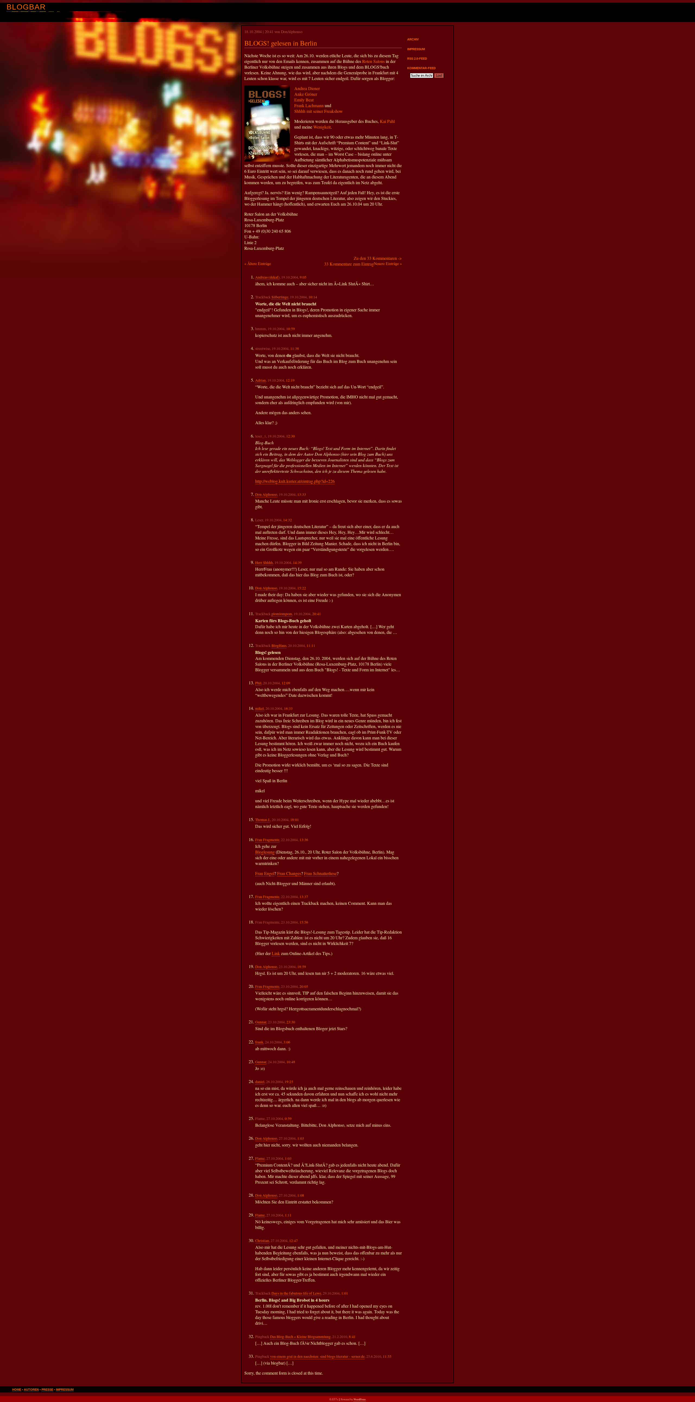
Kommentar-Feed (421, 68)
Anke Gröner (305, 94)
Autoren (31, 1389)
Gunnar (260, 1022)
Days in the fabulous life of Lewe (296, 1293)
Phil (258, 683)
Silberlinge (279, 297)
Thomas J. (262, 819)
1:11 (288, 1215)
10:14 (312, 297)
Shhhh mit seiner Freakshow (318, 111)
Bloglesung (265, 852)
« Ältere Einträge (257, 263)
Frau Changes (289, 873)
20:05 (303, 986)
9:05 (303, 277)
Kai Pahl (387, 121)
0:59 (288, 1118)
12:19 (290, 380)
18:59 (301, 966)
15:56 (303, 922)
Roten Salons (373, 61)
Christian (262, 1240)
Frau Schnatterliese (320, 873)
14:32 (287, 520)
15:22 (301, 588)
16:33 (288, 708)
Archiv (413, 39)
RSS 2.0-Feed (417, 58)
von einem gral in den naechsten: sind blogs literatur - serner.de (317, 1356)
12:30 (290, 436)
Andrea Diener (307, 88)
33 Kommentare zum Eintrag (349, 264)
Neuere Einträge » (388, 263)
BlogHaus (278, 645)
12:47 (293, 1240)
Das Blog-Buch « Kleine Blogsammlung (300, 1336)
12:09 (286, 683)
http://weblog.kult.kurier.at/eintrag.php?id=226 (295, 481)
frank (259, 1042)
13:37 (303, 896)
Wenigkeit (322, 127)
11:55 (387, 1356)
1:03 (300, 1138)
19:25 (289, 1081)
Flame (260, 1158)
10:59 (290, 328)
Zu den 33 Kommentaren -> (378, 258)
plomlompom (281, 613)
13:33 (301, 494)
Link (276, 953)
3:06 (286, 1042)
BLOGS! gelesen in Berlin (280, 42)
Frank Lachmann (309, 105)
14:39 (297, 562)
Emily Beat (304, 100)
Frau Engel (264, 873)
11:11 (311, 645)
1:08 (300, 1195)
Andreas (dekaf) (267, 277)
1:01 (344, 1293)
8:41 (352, 1336)
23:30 (290, 1022)
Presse (47, 1389)
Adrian (260, 380)
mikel (259, 708)
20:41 (316, 613)
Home (16, 1389)
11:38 (294, 348)
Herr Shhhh (264, 562)
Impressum (416, 49)
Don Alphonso (266, 494)
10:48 (290, 1061)
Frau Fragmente (267, 839)
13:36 (303, 839)
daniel (259, 1081)
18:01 (294, 819)
